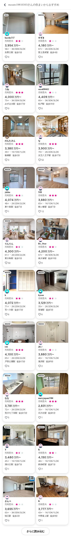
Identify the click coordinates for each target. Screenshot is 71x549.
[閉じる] (5, 5)
